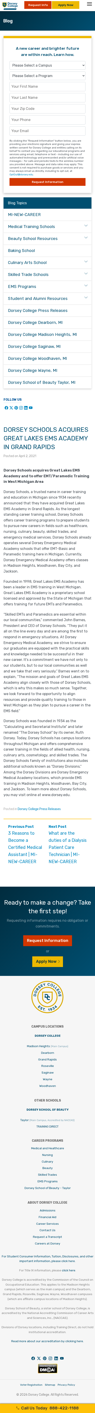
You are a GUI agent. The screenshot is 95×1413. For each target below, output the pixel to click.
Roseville (47, 1066)
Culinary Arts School (27, 262)
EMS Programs (22, 286)
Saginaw (48, 1072)
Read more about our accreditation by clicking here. (47, 1341)
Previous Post (25, 844)
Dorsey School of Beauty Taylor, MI (41, 382)
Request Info (38, 5)
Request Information (47, 182)
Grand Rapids (47, 1059)
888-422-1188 (50, 1408)
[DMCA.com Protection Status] (47, 1372)
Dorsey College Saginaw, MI (34, 346)
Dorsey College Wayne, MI (32, 370)
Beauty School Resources (33, 238)
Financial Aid (47, 1217)
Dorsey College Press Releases (39, 809)
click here (68, 1270)
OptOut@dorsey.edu (21, 174)
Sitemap (50, 1384)
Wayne (47, 1079)
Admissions (47, 1210)
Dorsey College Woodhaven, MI (37, 358)
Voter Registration (31, 1384)
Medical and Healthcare (47, 1148)
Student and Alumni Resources (38, 298)
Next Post (68, 844)
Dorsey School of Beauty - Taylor (48, 1188)
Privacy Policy (66, 1384)
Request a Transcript (47, 1237)
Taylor (47, 1120)
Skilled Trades (47, 1174)
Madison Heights (47, 1046)
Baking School (21, 250)
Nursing (47, 1155)
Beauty (47, 1168)
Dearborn (47, 1052)
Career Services (47, 1223)
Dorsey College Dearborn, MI (35, 322)
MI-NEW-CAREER (24, 214)
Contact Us (47, 1230)
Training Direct (47, 1126)
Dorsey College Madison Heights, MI (42, 334)
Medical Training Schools (31, 226)
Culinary (47, 1161)
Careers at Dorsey (47, 1243)
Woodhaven (47, 1086)
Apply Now (65, 5)
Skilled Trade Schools (28, 274)
